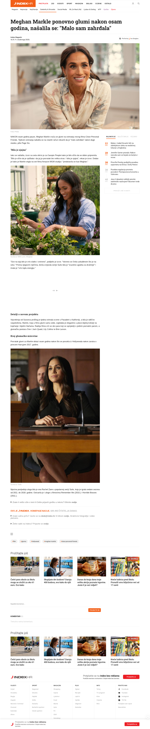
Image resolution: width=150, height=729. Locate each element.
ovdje (66, 516)
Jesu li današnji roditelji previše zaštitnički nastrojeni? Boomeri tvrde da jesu (125, 181)
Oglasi (89, 4)
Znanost (13, 707)
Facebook (125, 689)
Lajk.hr (77, 696)
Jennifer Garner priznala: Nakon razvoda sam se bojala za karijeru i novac (124, 155)
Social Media (62, 9)
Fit (54, 711)
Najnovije (23, 9)
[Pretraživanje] (137, 3)
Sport (69, 4)
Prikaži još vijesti (122, 191)
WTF (99, 9)
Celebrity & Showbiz (47, 9)
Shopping (57, 689)
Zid (52, 4)
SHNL (34, 700)
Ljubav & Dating (90, 9)
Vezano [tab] (133, 137)
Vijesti (60, 4)
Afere (12, 714)
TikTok (124, 700)
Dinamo (35, 693)
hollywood (35, 541)
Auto (55, 707)
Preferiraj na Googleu (130, 38)
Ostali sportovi (37, 711)
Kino (98, 696)
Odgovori (78, 704)
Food (55, 700)
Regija (13, 696)
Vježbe (106, 9)
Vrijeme (99, 700)
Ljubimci (57, 696)
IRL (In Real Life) (75, 9)
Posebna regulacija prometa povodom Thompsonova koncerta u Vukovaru (125, 172)
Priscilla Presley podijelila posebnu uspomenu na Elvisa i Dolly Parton (124, 163)
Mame (56, 704)
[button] (13, 566)
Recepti (78, 693)
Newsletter (122, 707)
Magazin (15, 9)
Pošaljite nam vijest (125, 704)
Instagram (125, 696)
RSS (98, 704)
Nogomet (35, 689)
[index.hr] (23, 3)
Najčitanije (34, 9)
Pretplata (43, 4)
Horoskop (57, 718)
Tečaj (98, 689)
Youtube (125, 693)
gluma (23, 541)
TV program (101, 693)
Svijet (12, 689)
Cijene (98, 4)
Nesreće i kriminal (17, 704)
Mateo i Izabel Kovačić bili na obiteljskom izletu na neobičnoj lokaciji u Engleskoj (123, 145)
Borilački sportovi (38, 707)
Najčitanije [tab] (123, 137)
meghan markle (50, 541)
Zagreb (13, 700)
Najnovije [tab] (111, 137)
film (14, 541)
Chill (55, 714)
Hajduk (34, 696)
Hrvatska (14, 693)
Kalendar (14, 711)
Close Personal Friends (69, 541)
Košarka (35, 704)
